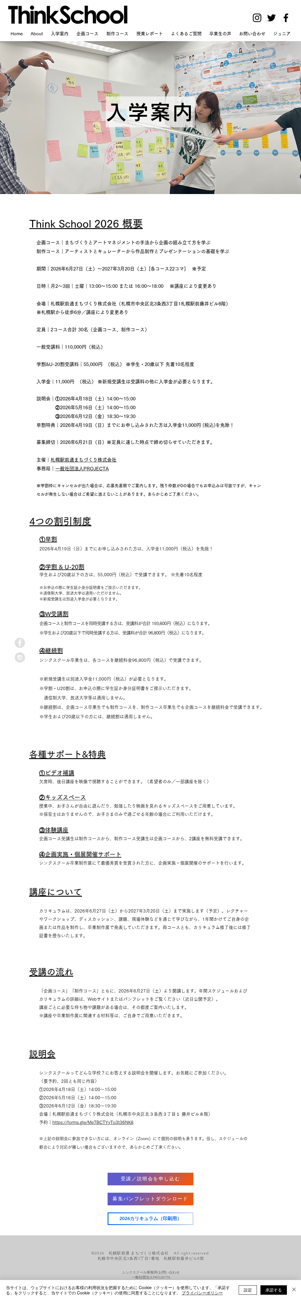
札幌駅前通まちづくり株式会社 (83, 459)
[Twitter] (271, 18)
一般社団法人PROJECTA (82, 468)
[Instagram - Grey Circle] (20, 657)
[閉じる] (293, 1290)
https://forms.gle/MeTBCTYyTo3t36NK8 (92, 1122)
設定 (248, 1290)
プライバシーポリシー (202, 1293)
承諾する (273, 1290)
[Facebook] (286, 18)
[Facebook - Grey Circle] (20, 643)
